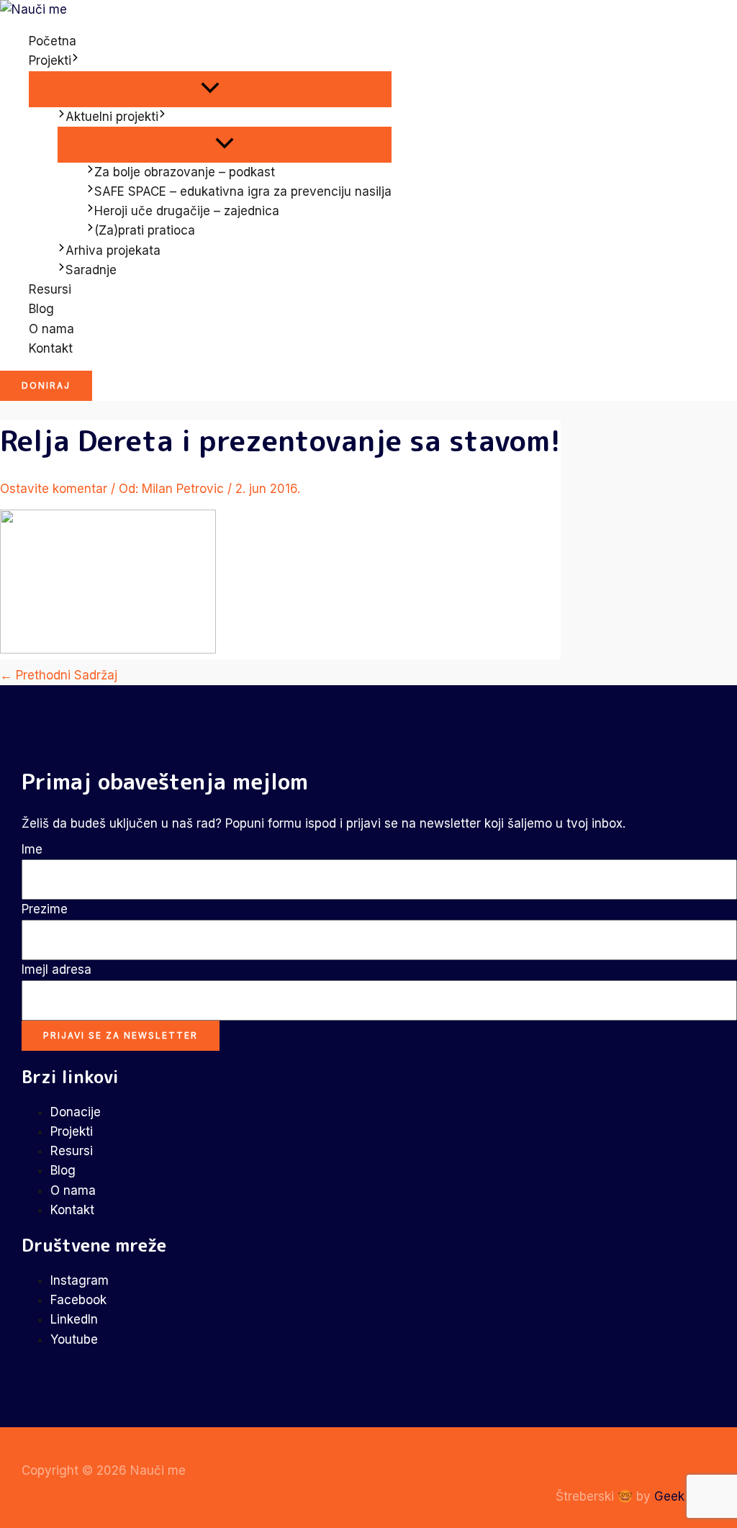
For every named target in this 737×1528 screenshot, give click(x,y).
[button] (75, 61)
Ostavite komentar (53, 489)
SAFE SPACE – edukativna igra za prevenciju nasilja (243, 191)
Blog (41, 309)
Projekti (50, 60)
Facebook (78, 1300)
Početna (52, 41)
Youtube (74, 1339)
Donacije (75, 1112)
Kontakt (51, 348)
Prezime (45, 909)
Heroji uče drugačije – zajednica (186, 211)
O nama (51, 329)
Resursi (50, 289)
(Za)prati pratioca (144, 230)
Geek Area (684, 1496)
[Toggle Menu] (210, 88)
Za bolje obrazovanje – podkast (184, 172)
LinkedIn (74, 1319)
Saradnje (91, 270)
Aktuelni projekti (111, 116)
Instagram (79, 1280)
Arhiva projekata (112, 250)
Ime (32, 849)
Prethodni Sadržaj (58, 675)
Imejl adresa (56, 969)
